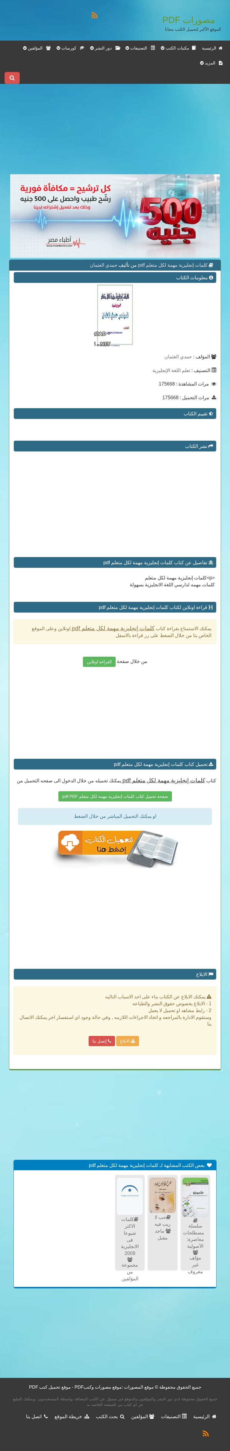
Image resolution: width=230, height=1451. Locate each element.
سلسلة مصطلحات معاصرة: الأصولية (193, 1236)
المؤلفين (140, 1416)
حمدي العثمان (103, 265)
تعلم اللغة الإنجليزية (171, 370)
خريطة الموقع (69, 1416)
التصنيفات (171, 1416)
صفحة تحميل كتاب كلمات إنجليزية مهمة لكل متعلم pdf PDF (115, 796)
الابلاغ (125, 1041)
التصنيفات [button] (140, 48)
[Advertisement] (115, 132)
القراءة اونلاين (99, 661)
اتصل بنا (35, 1416)
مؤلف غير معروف (195, 1264)
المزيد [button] (211, 63)
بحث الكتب (108, 1416)
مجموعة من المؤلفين (130, 1271)
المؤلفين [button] (36, 48)
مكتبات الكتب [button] (178, 48)
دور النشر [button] (104, 48)
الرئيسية (210, 48)
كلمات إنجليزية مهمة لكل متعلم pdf (172, 265)
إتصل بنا (100, 1041)
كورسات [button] (70, 48)
